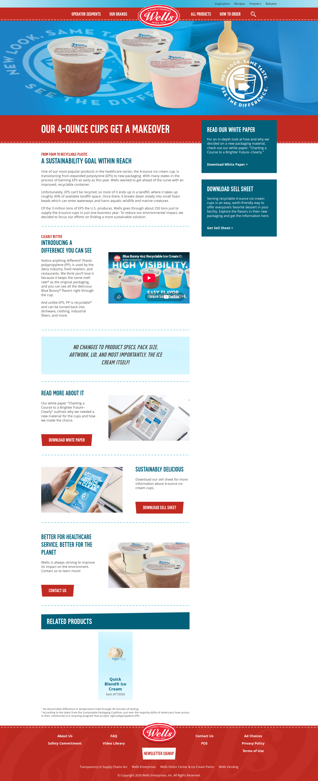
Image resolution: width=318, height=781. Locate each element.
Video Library (114, 743)
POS (204, 743)
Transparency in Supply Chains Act (103, 767)
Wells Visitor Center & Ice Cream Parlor (187, 767)
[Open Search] (253, 14)
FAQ (113, 736)
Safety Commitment (65, 743)
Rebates (271, 4)
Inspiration (222, 4)
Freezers (255, 4)
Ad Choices (253, 736)
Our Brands (118, 14)
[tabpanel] (115, 666)
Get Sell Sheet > (220, 228)
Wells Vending (228, 767)
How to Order (230, 14)
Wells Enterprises (144, 767)
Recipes (239, 4)
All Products (201, 14)
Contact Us (57, 591)
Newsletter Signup (159, 754)
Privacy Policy (253, 743)
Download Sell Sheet (159, 508)
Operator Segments (86, 14)
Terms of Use (253, 751)
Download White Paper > (227, 164)
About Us (65, 736)
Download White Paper (67, 440)
